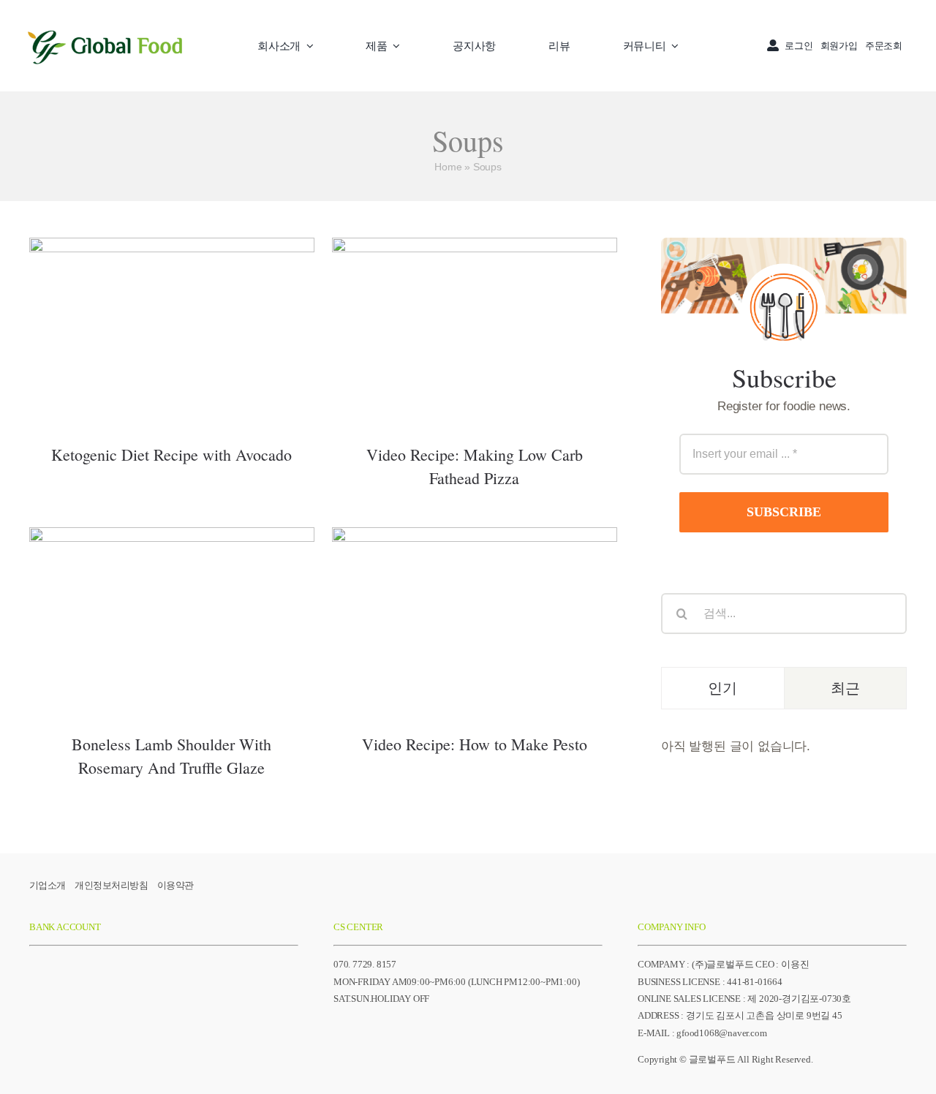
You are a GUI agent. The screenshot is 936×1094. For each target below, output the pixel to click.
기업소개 (47, 885)
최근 (845, 688)
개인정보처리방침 (111, 885)
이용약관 (175, 885)
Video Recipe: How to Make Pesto (474, 606)
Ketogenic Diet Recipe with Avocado (171, 316)
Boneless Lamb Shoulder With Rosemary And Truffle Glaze (171, 595)
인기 (722, 688)
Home (447, 167)
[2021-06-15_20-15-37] (106, 27)
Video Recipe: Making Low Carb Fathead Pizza (474, 306)
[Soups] (171, 331)
